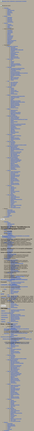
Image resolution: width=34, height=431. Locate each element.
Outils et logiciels (14, 378)
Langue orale (14, 304)
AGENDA (3, 321)
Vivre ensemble (10, 408)
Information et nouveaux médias (18, 315)
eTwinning (13, 347)
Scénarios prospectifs (15, 352)
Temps (12, 353)
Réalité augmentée (15, 379)
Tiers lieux (13, 406)
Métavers (13, 377)
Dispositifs (9, 232)
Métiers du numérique (15, 327)
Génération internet (15, 389)
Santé (12, 395)
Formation (9, 280)
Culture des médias (15, 311)
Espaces (12, 350)
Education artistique (15, 362)
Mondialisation (14, 392)
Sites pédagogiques (15, 369)
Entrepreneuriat (14, 323)
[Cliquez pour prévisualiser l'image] (17, 237)
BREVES (3, 319)
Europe (12, 400)
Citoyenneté (13, 409)
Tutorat (12, 293)
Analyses (9, 237)
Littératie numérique (15, 319)
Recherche (9, 234)
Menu (2, 219)
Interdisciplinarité (14, 270)
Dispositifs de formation (16, 283)
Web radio (13, 344)
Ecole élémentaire (11, 425)
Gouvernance (14, 415)
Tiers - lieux (13, 420)
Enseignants (10, 250)
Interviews (9, 225)
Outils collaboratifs (15, 291)
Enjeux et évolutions (15, 285)
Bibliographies (14, 360)
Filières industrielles (11, 254)
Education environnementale (17, 363)
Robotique (13, 381)
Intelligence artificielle (15, 374)
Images (12, 336)
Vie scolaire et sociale (15, 421)
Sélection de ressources (12, 359)
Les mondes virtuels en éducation (18, 337)
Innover (5, 229)
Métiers (9, 322)
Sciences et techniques (12, 371)
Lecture (12, 306)
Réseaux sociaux (14, 321)
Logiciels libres (14, 375)
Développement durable (16, 373)
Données (13, 357)
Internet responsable (15, 318)
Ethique (12, 414)
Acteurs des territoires (15, 385)
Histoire (12, 364)
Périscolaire (10, 423)
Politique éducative (15, 351)
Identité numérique (15, 316)
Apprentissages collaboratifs (17, 263)
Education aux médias (16, 314)
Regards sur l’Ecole (15, 394)
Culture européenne (15, 410)
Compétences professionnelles (18, 282)
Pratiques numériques (12, 329)
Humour (12, 302)
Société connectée (15, 396)
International (13, 401)
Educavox (3, 297)
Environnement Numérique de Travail (19, 333)
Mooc (5, 289)
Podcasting (13, 340)
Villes (12, 407)
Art (11, 273)
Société (9, 384)
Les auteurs (6, 430)
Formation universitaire (16, 289)
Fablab (12, 334)
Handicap (13, 391)
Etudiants (9, 253)
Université (9, 429)
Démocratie (13, 411)
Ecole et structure (14, 386)
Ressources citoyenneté (16, 365)
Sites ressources (14, 292)
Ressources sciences (15, 366)
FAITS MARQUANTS (5, 313)
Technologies (14, 382)
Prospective (10, 348)
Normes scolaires (14, 393)
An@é (9, 233)
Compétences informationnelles (18, 309)
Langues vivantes (14, 305)
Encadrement (10, 249)
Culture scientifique (15, 372)
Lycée (8, 428)
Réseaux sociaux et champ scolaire (18, 358)
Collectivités (10, 246)
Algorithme (13, 356)
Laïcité (12, 417)
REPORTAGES (4, 317)
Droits (12, 313)
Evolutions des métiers (16, 326)
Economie (13, 387)
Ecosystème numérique (16, 349)
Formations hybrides (15, 287)
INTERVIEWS (4, 315)
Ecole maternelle (11, 424)
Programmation (14, 307)
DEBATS (3, 310)
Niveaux (6, 422)
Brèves (5, 232)
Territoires (9, 399)
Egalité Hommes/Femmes (16, 413)
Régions (12, 402)
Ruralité (12, 403)
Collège (9, 427)
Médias (9, 308)
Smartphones (14, 341)
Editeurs (9, 247)
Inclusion (13, 416)
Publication (13, 320)
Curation (12, 312)
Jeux (8, 294)
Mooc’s (12, 290)
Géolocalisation (14, 335)
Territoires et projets (15, 398)
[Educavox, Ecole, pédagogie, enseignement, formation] (13, 1)
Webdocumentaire (15, 345)
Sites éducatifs (14, 367)
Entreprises (13, 324)
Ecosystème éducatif (15, 388)
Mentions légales (6, 338)
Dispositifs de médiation (16, 278)
